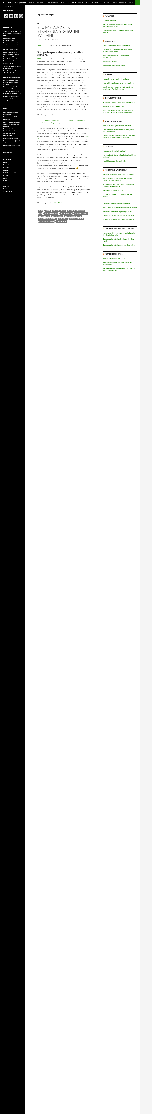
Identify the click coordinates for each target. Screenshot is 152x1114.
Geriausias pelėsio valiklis (10, 49)
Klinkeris (109, 75)
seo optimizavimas (81, 213)
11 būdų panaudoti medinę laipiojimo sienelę (118, 220)
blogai (48, 210)
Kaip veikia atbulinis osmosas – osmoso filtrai (118, 83)
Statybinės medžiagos (114, 254)
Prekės (5, 181)
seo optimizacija (66, 213)
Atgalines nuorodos (113, 121)
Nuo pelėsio (6, 165)
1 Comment (54, 39)
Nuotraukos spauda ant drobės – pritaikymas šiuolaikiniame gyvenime (118, 185)
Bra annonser (95, 2)
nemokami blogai (59, 210)
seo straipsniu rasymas (73, 216)
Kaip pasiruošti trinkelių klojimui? (114, 151)
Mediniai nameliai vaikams (10, 96)
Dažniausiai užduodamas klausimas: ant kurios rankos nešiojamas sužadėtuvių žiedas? (119, 137)
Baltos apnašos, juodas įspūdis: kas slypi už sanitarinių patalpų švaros (117, 179)
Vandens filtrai (7, 191)
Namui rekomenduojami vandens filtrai (116, 46)
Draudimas (6, 119)
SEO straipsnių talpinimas (14, 2)
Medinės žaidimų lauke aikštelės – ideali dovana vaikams (10, 73)
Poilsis (131, 2)
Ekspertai (109, 147)
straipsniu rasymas (76, 218)
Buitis (5, 162)
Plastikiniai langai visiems (10, 138)
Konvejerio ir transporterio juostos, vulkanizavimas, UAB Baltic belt (12, 124)
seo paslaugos (44, 216)
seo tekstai (63, 218)
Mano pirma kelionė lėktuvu (11, 117)
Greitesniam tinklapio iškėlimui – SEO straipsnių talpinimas (62, 120)
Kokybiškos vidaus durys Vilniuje (114, 66)
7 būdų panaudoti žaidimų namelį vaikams (117, 212)
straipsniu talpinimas (46, 221)
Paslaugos (122, 2)
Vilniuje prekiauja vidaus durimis (114, 258)
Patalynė (5, 175)
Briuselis (31, 2)
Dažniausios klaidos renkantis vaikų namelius (118, 216)
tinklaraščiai (61, 221)
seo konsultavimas (51, 213)
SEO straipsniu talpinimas (49, 123)
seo (40, 213)
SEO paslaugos (43, 45)
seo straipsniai (57, 216)
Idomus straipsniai (113, 98)
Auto (4, 157)
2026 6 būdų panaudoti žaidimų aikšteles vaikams (120, 208)
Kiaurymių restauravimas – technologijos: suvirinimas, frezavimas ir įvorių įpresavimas (118, 111)
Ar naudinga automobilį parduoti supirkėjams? (119, 102)
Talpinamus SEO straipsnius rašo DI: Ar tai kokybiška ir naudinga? (117, 51)
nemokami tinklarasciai (76, 210)
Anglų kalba (41, 2)
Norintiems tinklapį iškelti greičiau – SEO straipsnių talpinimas (10, 82)
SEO (68, 2)
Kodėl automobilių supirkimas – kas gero (117, 126)
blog (41, 210)
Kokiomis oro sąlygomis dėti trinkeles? (116, 79)
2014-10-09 (58, 203)
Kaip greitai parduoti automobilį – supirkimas (118, 174)
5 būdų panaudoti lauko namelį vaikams (116, 204)
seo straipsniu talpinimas (47, 218)
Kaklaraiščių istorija (110, 62)
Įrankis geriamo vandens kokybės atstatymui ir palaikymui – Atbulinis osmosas (119, 88)
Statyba (114, 2)
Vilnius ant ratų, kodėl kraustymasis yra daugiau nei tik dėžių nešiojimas (12, 33)
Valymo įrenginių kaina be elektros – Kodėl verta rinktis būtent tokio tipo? (12, 59)
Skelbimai (106, 2)
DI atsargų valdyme (109, 20)
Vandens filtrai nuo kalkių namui (114, 106)
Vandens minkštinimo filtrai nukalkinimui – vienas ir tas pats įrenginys (11, 45)
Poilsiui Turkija (53, 2)
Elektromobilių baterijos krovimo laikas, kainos (119, 245)
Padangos (6, 167)
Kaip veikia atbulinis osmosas (113, 190)
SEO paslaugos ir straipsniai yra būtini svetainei (58, 31)
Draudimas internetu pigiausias (12, 145)
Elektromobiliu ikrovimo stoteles (119, 229)
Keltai (62, 2)
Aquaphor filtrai (8, 63)
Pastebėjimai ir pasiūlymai (80, 2)
